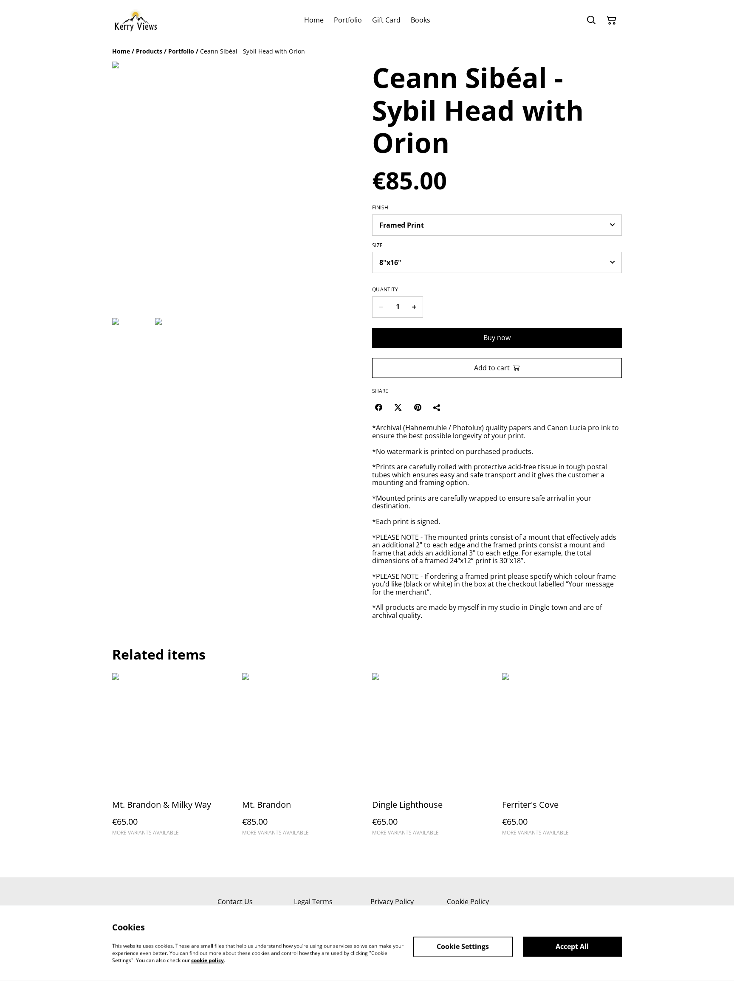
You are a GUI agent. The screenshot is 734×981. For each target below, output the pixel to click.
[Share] (437, 407)
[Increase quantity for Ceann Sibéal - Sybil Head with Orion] (414, 307)
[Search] (591, 20)
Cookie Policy (468, 901)
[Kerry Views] (135, 20)
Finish (380, 208)
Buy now (497, 337)
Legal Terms (313, 901)
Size (377, 245)
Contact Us (235, 901)
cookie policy (207, 960)
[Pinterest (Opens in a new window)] (417, 407)
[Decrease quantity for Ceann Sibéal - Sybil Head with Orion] (381, 307)
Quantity (385, 290)
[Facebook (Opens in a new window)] (378, 407)
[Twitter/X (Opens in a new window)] (398, 407)
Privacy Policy (392, 901)
